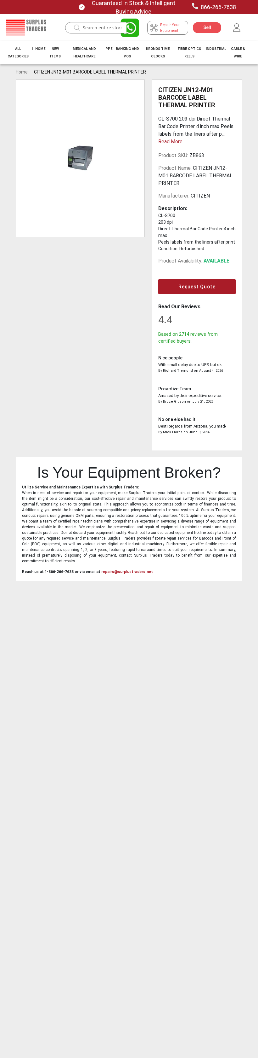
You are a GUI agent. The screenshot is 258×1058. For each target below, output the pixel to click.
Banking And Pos (127, 52)
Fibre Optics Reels (189, 52)
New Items (55, 52)
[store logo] (26, 28)
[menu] (129, 53)
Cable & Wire (238, 52)
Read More (170, 142)
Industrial (216, 49)
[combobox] (102, 27)
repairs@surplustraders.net (127, 572)
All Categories (18, 52)
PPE (108, 49)
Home (40, 49)
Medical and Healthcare (84, 52)
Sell (207, 27)
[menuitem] (18, 53)
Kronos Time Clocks (158, 52)
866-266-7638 (218, 7)
